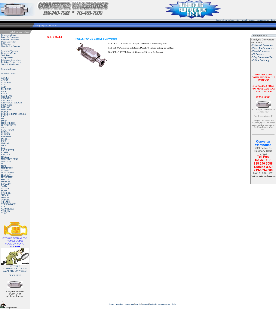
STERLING (6, 193)
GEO (3, 127)
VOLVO (4, 206)
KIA (3, 148)
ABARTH (5, 78)
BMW (3, 91)
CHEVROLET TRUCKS (11, 103)
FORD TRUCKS (8, 123)
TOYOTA (5, 200)
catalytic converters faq (160, 304)
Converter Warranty (9, 51)
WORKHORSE (7, 209)
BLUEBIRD (6, 89)
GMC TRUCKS (7, 130)
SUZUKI (5, 197)
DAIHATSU (6, 109)
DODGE (4, 112)
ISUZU (4, 141)
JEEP (3, 145)
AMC (3, 85)
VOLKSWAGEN (8, 204)
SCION (4, 191)
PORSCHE (5, 182)
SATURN (5, 188)
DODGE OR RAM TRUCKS (13, 114)
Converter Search (8, 69)
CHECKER (6, 98)
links (273, 20)
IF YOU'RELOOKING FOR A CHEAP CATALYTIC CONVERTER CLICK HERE (15, 270)
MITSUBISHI (7, 168)
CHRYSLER (6, 105)
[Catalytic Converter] (15, 247)
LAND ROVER (7, 150)
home (218, 20)
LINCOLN (5, 154)
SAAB (4, 186)
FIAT (3, 118)
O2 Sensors (6, 44)
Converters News (8, 53)
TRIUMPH (6, 202)
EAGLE (4, 116)
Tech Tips (5, 55)
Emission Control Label (11, 62)
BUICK (4, 94)
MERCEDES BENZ (9, 159)
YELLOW (5, 211)
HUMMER (6, 134)
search (244, 20)
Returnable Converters (10, 60)
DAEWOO (5, 107)
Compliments (7, 57)
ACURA (4, 80)
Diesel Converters (8, 42)
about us (226, 20)
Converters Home (8, 35)
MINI (3, 166)
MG (3, 163)
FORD (4, 121)
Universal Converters (10, 39)
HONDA (5, 132)
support (252, 20)
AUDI (3, 87)
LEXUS (4, 152)
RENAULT (6, 184)
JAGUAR (5, 143)
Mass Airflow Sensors (10, 46)
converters (235, 20)
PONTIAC (5, 179)
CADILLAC (6, 96)
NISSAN (5, 170)
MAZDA (5, 157)
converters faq (263, 20)
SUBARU (5, 195)
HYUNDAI (6, 136)
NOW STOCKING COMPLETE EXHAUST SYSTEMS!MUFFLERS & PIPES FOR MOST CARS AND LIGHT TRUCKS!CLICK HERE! (263, 86)
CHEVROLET (7, 100)
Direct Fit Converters (10, 37)
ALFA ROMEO (7, 82)
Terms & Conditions (10, 64)
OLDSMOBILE (8, 173)
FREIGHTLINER (8, 125)
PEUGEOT (6, 175)
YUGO (4, 213)
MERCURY (6, 161)
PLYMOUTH (7, 177)
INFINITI (5, 139)
